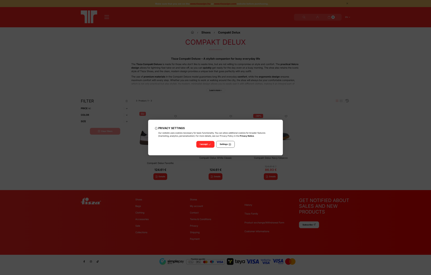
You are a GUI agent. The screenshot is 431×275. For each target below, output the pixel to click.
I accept (204, 144)
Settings (224, 144)
